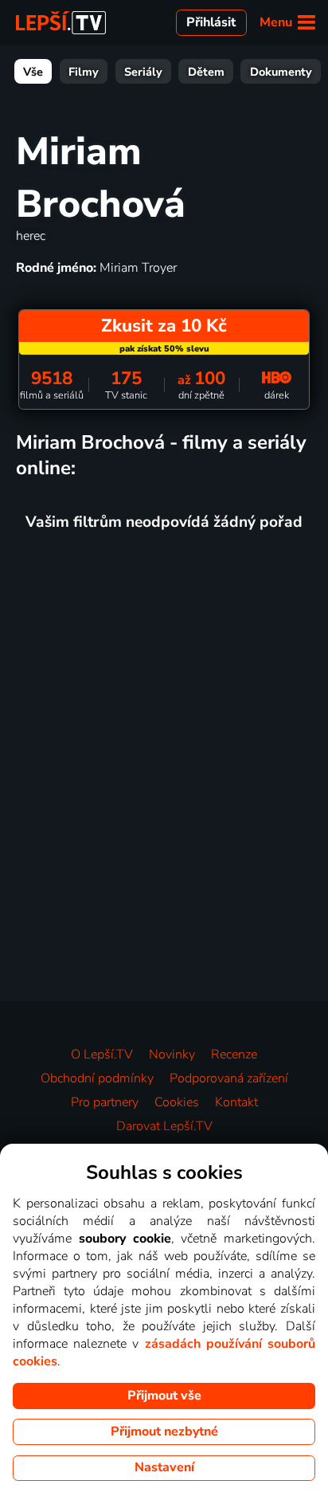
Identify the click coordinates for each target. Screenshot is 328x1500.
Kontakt (236, 1102)
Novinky (172, 1054)
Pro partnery (105, 1102)
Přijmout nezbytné (164, 1431)
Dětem (206, 72)
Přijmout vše (164, 1395)
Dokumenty (281, 72)
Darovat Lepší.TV (164, 1126)
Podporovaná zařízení (229, 1078)
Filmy (83, 72)
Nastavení (164, 1467)
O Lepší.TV (102, 1054)
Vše (33, 72)
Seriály (143, 72)
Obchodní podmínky (97, 1078)
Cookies (176, 1102)
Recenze (234, 1054)
